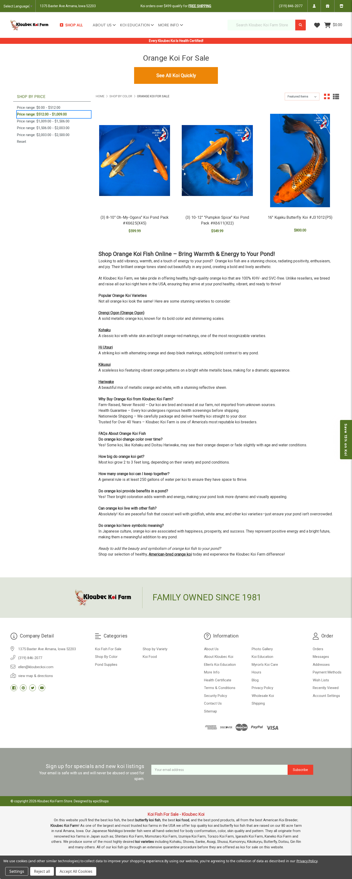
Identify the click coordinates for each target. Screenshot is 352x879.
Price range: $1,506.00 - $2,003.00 (43, 128)
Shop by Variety (155, 649)
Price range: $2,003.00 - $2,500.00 (43, 135)
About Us (103, 25)
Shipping (258, 703)
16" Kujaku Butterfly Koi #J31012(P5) (300, 217)
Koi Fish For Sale (108, 649)
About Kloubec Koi (218, 657)
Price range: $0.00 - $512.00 (38, 107)
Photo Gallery (262, 649)
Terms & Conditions (219, 688)
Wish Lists (321, 680)
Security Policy (215, 696)
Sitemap (210, 711)
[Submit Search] (300, 25)
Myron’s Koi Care (265, 664)
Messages (321, 657)
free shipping (199, 6)
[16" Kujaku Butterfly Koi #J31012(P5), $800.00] (300, 160)
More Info (169, 25)
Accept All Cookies (76, 871)
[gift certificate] (327, 6)
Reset (21, 141)
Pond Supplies (106, 664)
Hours (256, 672)
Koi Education (135, 25)
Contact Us (213, 703)
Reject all (42, 871)
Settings (16, 871)
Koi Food (150, 657)
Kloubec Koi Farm (64, 825)
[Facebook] (14, 687)
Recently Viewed (326, 688)
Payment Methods (327, 672)
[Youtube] (42, 687)
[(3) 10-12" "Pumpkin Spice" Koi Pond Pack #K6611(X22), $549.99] (217, 160)
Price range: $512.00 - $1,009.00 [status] (42, 114)
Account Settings (326, 696)
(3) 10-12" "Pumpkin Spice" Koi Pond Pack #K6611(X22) (217, 220)
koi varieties (144, 841)
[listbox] (302, 96)
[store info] (341, 6)
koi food (182, 820)
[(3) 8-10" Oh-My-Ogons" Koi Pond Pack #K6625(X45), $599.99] (134, 160)
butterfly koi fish (147, 820)
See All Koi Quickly (176, 75)
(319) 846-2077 (290, 6)
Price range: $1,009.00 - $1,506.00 (43, 121)
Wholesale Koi (263, 696)
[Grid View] (327, 96)
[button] (346, 439)
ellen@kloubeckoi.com (35, 667)
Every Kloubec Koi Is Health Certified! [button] (176, 41)
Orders (318, 649)
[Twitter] (32, 687)
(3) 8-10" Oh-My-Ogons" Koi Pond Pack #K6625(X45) (135, 220)
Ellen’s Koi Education (220, 664)
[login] (314, 6)
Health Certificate (217, 680)
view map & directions (35, 676)
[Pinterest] (23, 687)
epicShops (101, 801)
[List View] (336, 96)
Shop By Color (106, 657)
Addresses (321, 664)
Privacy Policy (262, 688)
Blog (255, 680)
